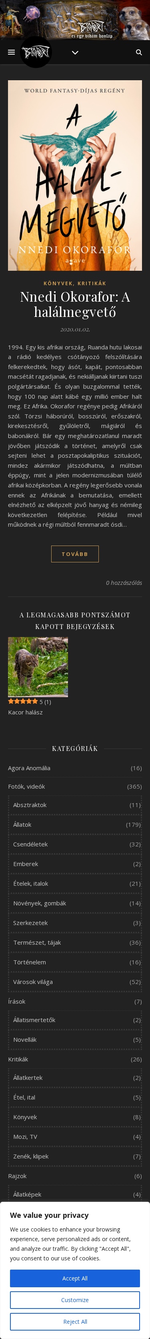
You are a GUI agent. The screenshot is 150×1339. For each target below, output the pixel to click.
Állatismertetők (34, 1020)
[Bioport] (36, 52)
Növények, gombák (39, 903)
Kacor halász (25, 712)
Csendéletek (30, 844)
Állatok (22, 824)
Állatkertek (27, 1077)
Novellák (24, 1039)
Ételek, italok (30, 883)
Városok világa (33, 982)
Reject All (75, 1321)
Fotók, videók (26, 786)
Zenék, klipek (30, 1156)
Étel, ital (24, 1097)
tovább (75, 554)
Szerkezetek (30, 923)
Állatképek (27, 1194)
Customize (75, 1300)
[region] (75, 1270)
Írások (16, 1001)
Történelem (29, 962)
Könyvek (58, 283)
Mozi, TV (25, 1136)
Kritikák (92, 283)
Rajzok (17, 1176)
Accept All (75, 1278)
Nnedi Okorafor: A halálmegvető (75, 303)
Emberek (25, 864)
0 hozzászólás (124, 582)
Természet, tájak (37, 942)
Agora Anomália (29, 768)
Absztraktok (29, 805)
